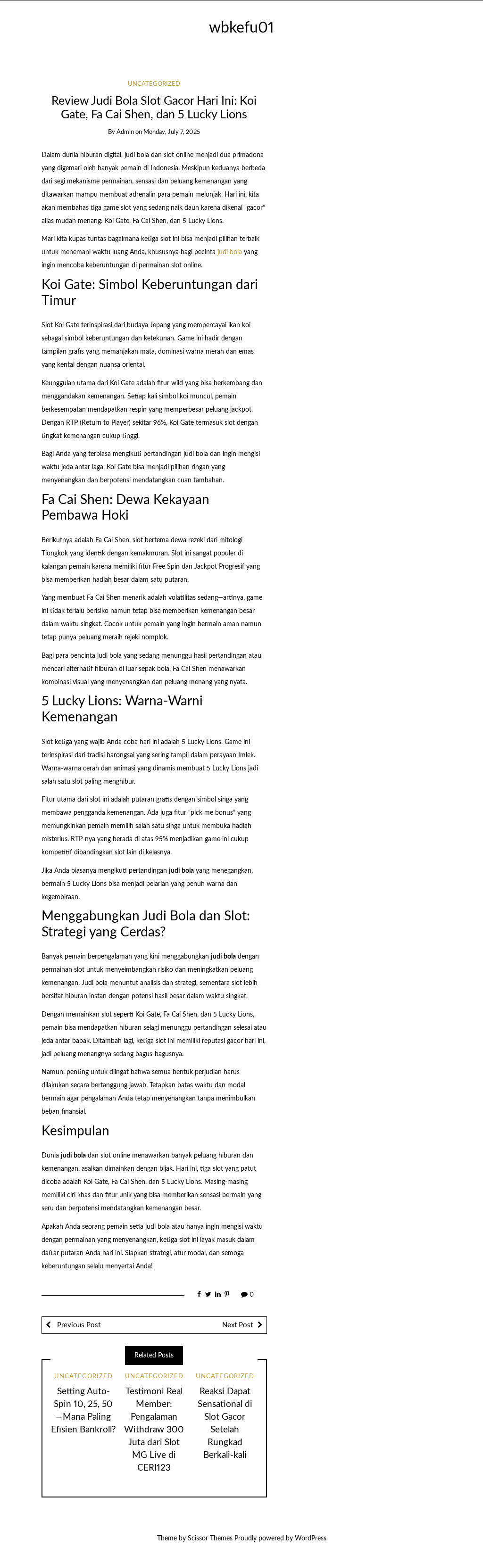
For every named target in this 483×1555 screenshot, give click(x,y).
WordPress (310, 1538)
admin (125, 132)
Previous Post (77, 1325)
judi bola (229, 252)
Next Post (237, 1325)
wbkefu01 (241, 28)
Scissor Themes (210, 1538)
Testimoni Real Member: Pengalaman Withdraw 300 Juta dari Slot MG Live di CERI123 (154, 1429)
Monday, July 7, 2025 (171, 132)
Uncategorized (154, 84)
